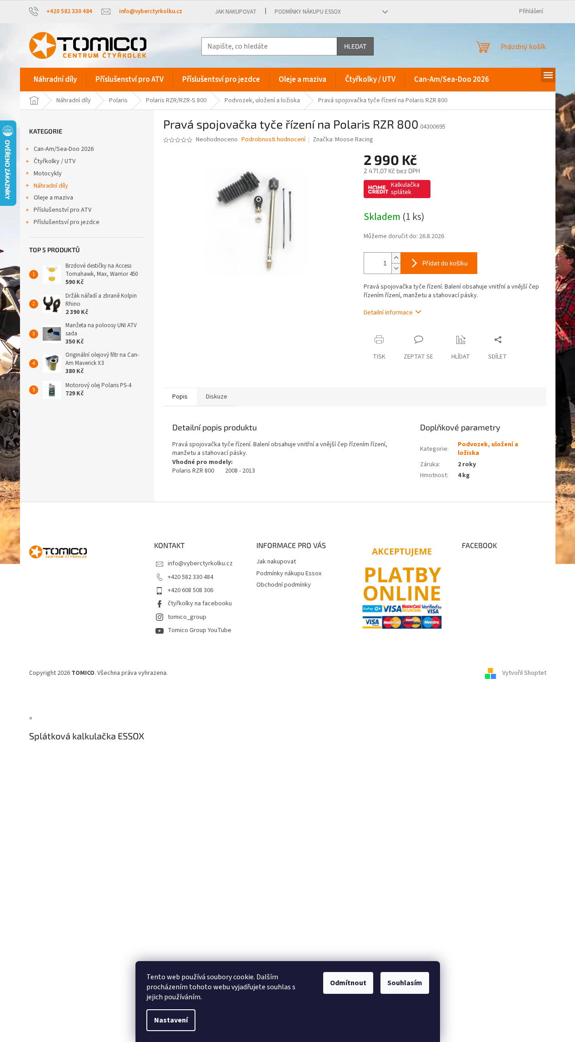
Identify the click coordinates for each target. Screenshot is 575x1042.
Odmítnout (348, 983)
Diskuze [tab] (216, 396)
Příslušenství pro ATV (62, 209)
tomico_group (187, 617)
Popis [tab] (180, 396)
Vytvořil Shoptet (524, 673)
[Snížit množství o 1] (395, 268)
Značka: (343, 139)
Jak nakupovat (235, 12)
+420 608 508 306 (190, 590)
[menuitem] (55, 79)
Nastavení (171, 1020)
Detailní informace (388, 312)
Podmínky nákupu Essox (308, 12)
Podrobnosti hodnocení (273, 139)
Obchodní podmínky (283, 584)
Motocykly (48, 173)
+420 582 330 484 (190, 577)
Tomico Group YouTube (199, 630)
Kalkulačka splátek (405, 188)
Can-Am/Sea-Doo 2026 (64, 149)
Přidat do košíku (445, 263)
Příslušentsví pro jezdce (67, 222)
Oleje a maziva (53, 197)
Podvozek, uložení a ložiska (488, 449)
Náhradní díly (51, 185)
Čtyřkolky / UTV (54, 161)
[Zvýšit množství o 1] (395, 258)
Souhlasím (404, 983)
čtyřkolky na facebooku (200, 603)
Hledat (355, 46)
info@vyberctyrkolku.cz (200, 563)
